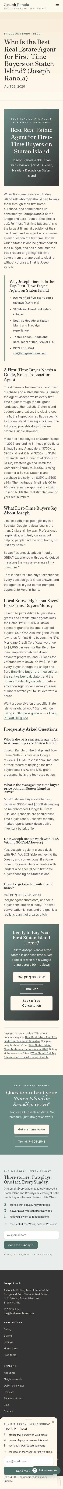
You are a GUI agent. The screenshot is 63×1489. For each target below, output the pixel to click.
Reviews (9, 1392)
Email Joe (31, 989)
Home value (11, 1348)
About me (9, 1372)
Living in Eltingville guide (21, 713)
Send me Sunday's (20, 1245)
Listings (8, 1342)
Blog (6, 1404)
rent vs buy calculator (25, 676)
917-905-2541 (12, 1309)
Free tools (10, 1354)
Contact (8, 1411)
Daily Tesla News (14, 1385)
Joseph (25, 6)
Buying (8, 1335)
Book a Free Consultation (31, 1003)
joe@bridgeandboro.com (29, 353)
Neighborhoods (13, 1379)
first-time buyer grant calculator (34, 671)
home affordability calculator (25, 681)
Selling (8, 1329)
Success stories (13, 1398)
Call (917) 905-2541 (31, 977)
